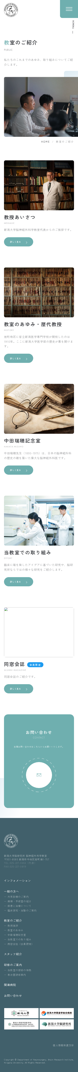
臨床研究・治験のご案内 (22, 910)
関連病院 (10, 985)
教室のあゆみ (15, 930)
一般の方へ (11, 891)
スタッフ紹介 (13, 954)
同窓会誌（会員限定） (21, 944)
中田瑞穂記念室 (17, 934)
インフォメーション (17, 880)
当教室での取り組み (19, 939)
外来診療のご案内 (18, 896)
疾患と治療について (19, 905)
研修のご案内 (13, 965)
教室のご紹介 (13, 920)
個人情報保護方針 (63, 1045)
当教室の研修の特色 (19, 970)
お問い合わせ (13, 996)
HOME (45, 141)
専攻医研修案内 (17, 974)
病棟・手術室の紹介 (19, 901)
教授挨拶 (13, 925)
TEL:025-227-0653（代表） (20, 863)
